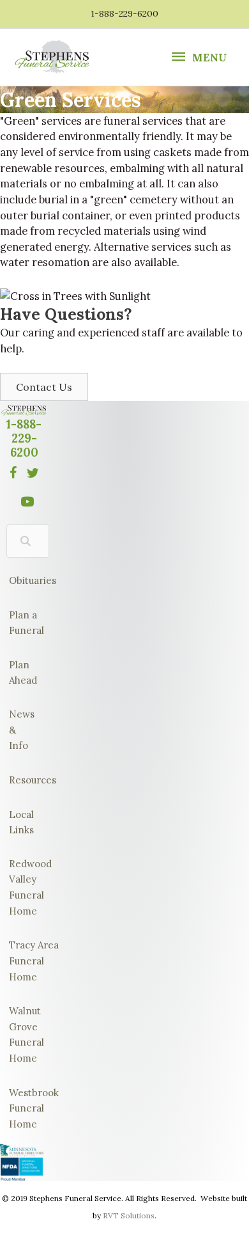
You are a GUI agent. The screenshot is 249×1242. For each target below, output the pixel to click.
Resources (23, 780)
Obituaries (28, 580)
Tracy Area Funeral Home (34, 960)
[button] (44, 387)
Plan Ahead (23, 673)
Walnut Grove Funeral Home (26, 1034)
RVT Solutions (129, 1215)
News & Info (21, 729)
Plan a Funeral (26, 623)
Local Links (21, 822)
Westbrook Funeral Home (34, 1108)
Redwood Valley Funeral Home (30, 887)
